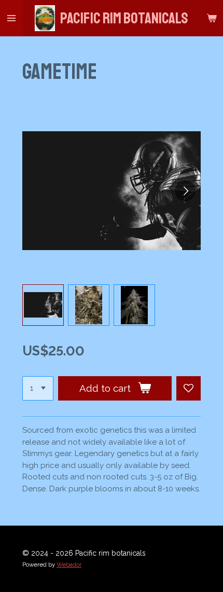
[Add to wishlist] (188, 388)
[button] (43, 305)
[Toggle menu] (11, 18)
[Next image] (185, 191)
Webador (69, 564)
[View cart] (211, 18)
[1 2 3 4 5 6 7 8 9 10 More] (37, 388)
